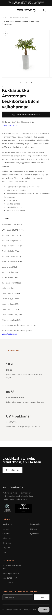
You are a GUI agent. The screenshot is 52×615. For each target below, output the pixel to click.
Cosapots (6, 533)
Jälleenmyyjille (34, 524)
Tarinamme (32, 529)
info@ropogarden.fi (11, 573)
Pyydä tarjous (12, 470)
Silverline (7, 538)
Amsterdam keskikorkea (19, 18)
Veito (5, 552)
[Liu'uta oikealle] (31, 82)
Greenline (7, 543)
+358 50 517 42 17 (10, 578)
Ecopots (6, 529)
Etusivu (5, 18)
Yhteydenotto (33, 533)
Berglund (6, 547)
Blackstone (7, 524)
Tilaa (42, 597)
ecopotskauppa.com (10, 125)
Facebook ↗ (8, 582)
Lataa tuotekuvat (9, 334)
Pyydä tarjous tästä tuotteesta (26, 114)
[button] (5, 10)
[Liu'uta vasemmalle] (20, 82)
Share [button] (7, 218)
